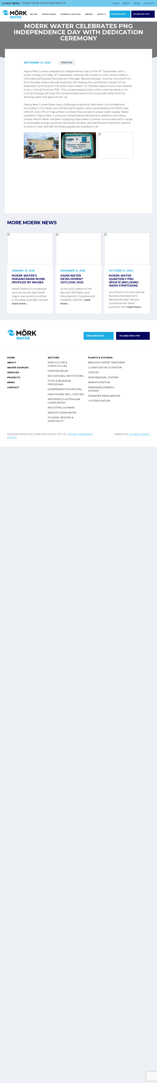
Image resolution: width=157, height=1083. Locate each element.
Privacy (73, 434)
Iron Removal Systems (103, 377)
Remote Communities (62, 412)
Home (115, 3)
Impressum (85, 434)
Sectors (34, 14)
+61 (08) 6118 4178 (141, 14)
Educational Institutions (65, 375)
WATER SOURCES (49, 14)
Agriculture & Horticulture (57, 364)
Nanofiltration (99, 382)
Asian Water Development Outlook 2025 (71, 279)
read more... (20, 303)
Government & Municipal (65, 389)
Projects (101, 14)
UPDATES (66, 62)
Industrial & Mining (61, 407)
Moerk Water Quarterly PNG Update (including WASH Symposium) (124, 280)
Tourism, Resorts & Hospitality (60, 419)
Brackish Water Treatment (106, 362)
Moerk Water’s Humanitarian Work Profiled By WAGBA (28, 279)
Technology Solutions (70, 14)
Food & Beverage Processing (59, 382)
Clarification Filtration (105, 367)
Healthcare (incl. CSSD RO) (66, 394)
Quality (12, 437)
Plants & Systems (100, 357)
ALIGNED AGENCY (139, 434)
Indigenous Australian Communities (64, 401)
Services (89, 14)
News (137, 3)
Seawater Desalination (104, 395)
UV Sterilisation (99, 400)
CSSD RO (93, 372)
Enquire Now (118, 14)
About (126, 3)
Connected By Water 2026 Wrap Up (43, 3)
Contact (149, 3)
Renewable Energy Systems (101, 389)
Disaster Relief (58, 370)
